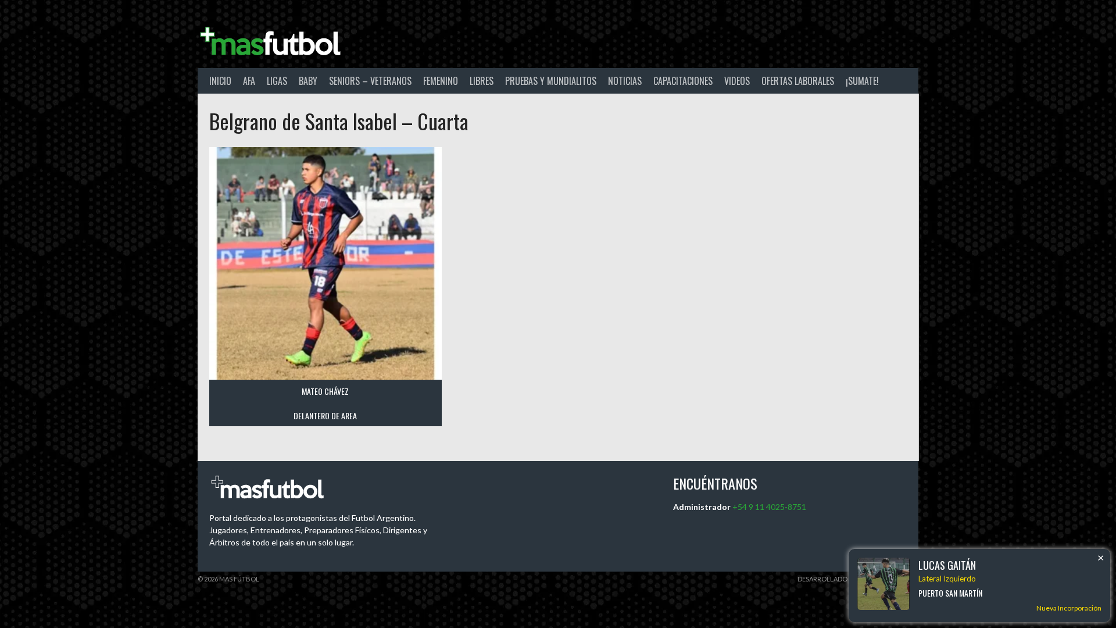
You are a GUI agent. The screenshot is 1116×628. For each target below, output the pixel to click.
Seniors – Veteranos (370, 81)
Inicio (220, 81)
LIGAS (277, 81)
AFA (249, 81)
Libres (481, 81)
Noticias (625, 81)
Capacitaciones (683, 81)
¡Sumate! (862, 81)
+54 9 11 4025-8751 (769, 507)
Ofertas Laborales (797, 81)
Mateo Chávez (325, 391)
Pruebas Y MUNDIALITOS (550, 81)
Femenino (440, 81)
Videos (737, 81)
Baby (308, 81)
